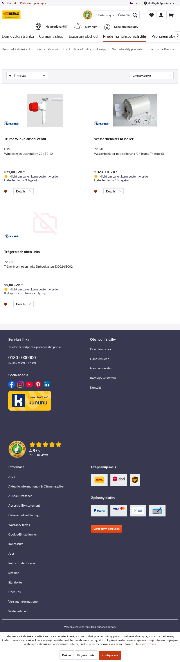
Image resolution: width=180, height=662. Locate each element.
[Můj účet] (161, 15)
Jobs (11, 553)
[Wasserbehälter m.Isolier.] (135, 110)
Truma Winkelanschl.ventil (25, 139)
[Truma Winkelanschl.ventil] (45, 110)
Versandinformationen (23, 601)
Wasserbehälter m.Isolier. (114, 139)
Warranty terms (19, 525)
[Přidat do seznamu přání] (6, 191)
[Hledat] (135, 15)
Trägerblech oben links (22, 251)
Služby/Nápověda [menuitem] (159, 3)
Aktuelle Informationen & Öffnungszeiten (36, 486)
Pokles (66, 655)
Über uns (14, 592)
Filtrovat (19, 75)
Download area (100, 349)
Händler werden (101, 368)
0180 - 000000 (22, 357)
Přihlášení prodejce (33, 3)
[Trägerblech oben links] (45, 223)
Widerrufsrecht (19, 611)
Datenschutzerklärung (23, 515)
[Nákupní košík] (170, 15)
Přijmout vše (85, 655)
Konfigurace (109, 655)
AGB (11, 477)
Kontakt (12, 3)
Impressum (15, 544)
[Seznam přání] (151, 15)
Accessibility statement (24, 505)
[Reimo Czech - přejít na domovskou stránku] (11, 14)
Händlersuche (99, 359)
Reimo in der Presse (21, 563)
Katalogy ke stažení (103, 378)
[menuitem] (117, 15)
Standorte (15, 582)
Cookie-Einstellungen (23, 534)
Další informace (145, 644)
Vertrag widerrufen (106, 528)
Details (20, 191)
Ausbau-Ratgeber (20, 496)
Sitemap (13, 573)
